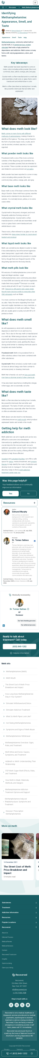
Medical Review (7, 941)
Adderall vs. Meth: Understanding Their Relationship (20, 762)
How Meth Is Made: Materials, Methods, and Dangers (17, 781)
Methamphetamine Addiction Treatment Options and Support (17, 790)
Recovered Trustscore (9, 954)
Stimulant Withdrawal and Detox (18, 703)
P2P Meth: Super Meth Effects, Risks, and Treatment (20, 772)
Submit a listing (7, 963)
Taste (20, 37)
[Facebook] (11, 1005)
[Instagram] (16, 1005)
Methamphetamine (8, 42)
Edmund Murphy (16, 30)
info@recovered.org (19, 989)
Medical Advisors (7, 946)
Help (25, 37)
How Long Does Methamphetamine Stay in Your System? (19, 695)
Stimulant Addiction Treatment (18, 710)
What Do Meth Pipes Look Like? (18, 716)
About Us (5, 933)
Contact (4, 950)
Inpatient (5, 459)
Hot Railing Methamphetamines (18, 723)
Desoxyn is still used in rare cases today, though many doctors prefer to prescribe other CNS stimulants (18, 291)
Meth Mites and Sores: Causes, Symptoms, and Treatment (17, 753)
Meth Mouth (11, 678)
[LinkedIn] (3, 625)
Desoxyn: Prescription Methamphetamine (14, 812)
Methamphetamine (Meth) (16, 671)
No (28, 493)
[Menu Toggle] (35, 3)
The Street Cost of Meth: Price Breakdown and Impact (17, 686)
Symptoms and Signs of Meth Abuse (20, 729)
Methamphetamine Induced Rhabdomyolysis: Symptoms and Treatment (17, 802)
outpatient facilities (18, 459)
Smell (14, 37)
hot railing (29, 169)
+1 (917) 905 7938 (19, 993)
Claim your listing (7, 967)
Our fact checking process (27, 621)
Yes (10, 493)
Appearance (6, 37)
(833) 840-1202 (19, 646)
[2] (20, 283)
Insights (4, 959)
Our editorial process (28, 625)
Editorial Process (7, 937)
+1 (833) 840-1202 (18, 1053)
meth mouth (21, 420)
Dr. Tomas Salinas (23, 32)
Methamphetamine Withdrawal (18, 736)
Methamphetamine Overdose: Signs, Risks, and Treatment (19, 744)
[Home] (3, 7)
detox (11, 462)
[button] (19, 653)
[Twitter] (22, 1005)
